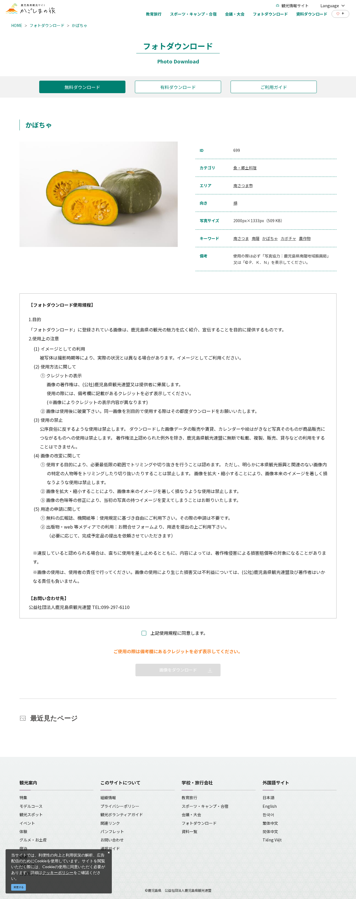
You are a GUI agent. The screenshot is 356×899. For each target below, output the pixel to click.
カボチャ (288, 238)
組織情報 (108, 797)
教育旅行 (189, 797)
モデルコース (31, 806)
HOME (16, 25)
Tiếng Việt (272, 840)
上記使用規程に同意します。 (179, 633)
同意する (19, 887)
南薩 (255, 238)
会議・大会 (191, 814)
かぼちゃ (79, 25)
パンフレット (112, 831)
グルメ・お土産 (33, 840)
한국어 (268, 814)
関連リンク (110, 823)
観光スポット (31, 814)
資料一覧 (189, 831)
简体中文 (270, 831)
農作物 (305, 238)
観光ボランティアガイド (121, 814)
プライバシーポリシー (119, 806)
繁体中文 (270, 823)
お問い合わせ (112, 840)
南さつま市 (243, 185)
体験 (23, 831)
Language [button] (329, 5)
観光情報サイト (295, 5)
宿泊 (23, 848)
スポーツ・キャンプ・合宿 (205, 806)
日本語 (268, 797)
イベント (27, 823)
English (270, 806)
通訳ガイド (110, 848)
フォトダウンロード (47, 25)
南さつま (241, 238)
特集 (23, 797)
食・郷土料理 (245, 167)
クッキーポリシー (57, 872)
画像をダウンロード (178, 670)
